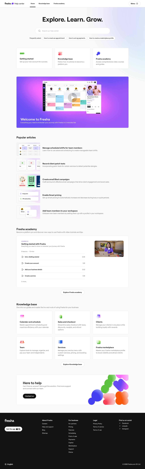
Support (71, 449)
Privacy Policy (97, 423)
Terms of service (98, 427)
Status (71, 452)
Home (33, 3)
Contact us (29, 396)
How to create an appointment (54, 38)
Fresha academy (59, 3)
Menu (133, 3)
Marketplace (73, 446)
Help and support (47, 427)
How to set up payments (77, 38)
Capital (71, 442)
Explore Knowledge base (72, 364)
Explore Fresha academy (72, 292)
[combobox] (72, 31)
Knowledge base (44, 3)
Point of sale (73, 436)
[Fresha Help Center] (14, 3)
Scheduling (72, 433)
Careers (44, 423)
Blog (43, 430)
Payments (72, 439)
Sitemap (45, 433)
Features (71, 430)
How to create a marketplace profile (101, 38)
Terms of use (97, 430)
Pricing (71, 427)
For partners (72, 423)
